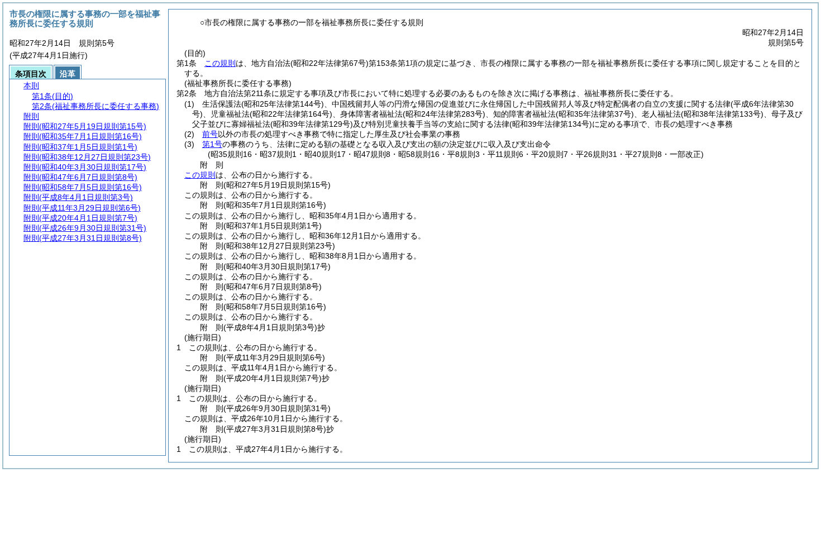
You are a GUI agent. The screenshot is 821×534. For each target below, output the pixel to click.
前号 (210, 134)
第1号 (212, 144)
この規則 (220, 63)
